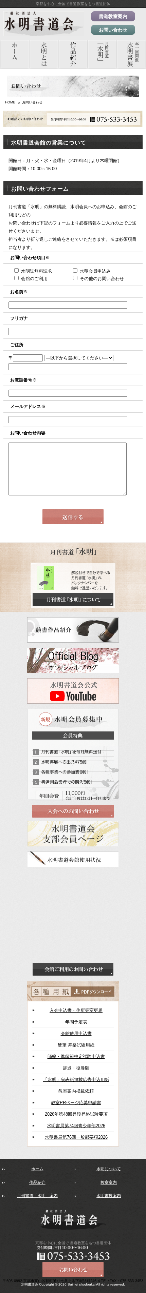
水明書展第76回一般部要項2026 (76, 1137)
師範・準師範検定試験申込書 (76, 1056)
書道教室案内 (113, 16)
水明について (108, 1169)
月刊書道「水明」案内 (37, 1195)
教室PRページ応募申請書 (76, 1102)
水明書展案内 (108, 1195)
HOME (10, 102)
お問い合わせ (113, 30)
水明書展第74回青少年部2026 (76, 1125)
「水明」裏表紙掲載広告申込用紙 (76, 1079)
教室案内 (109, 1182)
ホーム (37, 1169)
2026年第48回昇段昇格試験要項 (76, 1114)
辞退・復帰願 (76, 1068)
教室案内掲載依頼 (76, 1091)
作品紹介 (37, 1182)
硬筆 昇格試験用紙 (76, 1044)
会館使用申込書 (76, 1033)
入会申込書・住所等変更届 (76, 1010)
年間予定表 (76, 1021)
